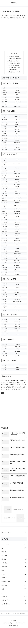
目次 (12, 53)
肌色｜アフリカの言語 (14, 65)
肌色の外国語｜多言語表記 (14, 56)
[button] (25, 532)
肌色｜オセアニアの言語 (14, 72)
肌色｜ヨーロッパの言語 (14, 63)
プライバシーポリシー (20, 623)
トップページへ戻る (7, 623)
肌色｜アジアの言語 (13, 61)
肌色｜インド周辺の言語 (14, 67)
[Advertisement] (14, 35)
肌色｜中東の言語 (13, 69)
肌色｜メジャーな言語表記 (15, 58)
